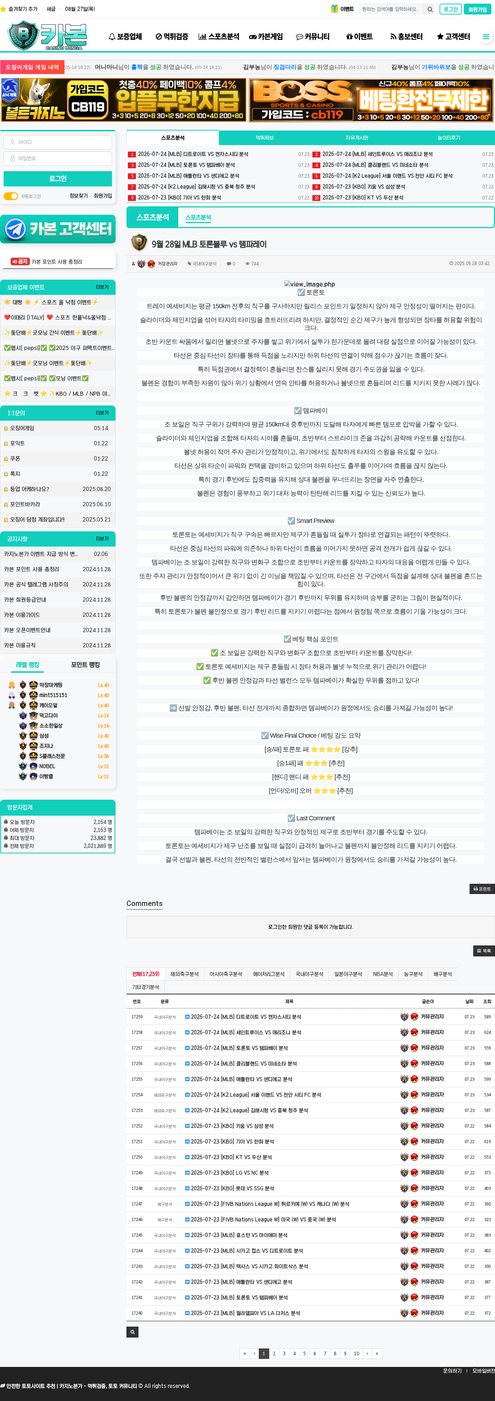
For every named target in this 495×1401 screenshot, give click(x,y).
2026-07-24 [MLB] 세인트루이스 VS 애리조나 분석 (245, 1032)
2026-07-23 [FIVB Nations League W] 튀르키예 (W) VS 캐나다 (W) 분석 (269, 1204)
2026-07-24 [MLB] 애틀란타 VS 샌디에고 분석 (220, 175)
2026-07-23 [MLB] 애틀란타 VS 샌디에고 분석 (241, 1282)
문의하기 (452, 1370)
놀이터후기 (449, 137)
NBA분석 (383, 974)
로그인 (451, 9)
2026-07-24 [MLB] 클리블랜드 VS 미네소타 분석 (243, 1063)
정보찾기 (79, 195)
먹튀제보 (265, 137)
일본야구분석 (348, 974)
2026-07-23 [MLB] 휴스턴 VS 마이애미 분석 (238, 1235)
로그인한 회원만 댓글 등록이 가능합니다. (310, 927)
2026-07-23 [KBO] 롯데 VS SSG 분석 (232, 1188)
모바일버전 (484, 1370)
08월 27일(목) (80, 9)
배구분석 (443, 974)
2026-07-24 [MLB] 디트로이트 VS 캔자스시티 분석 (220, 154)
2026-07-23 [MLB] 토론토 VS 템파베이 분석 (239, 1297)
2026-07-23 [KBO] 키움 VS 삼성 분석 (232, 1126)
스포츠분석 (172, 137)
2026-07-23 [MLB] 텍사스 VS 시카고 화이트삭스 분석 (249, 1266)
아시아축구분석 (226, 974)
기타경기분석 (145, 987)
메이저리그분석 (268, 974)
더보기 (102, 287)
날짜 (470, 1001)
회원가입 (478, 9)
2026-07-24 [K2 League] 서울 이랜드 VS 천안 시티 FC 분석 (255, 1094)
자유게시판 (357, 137)
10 (356, 1353)
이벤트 (346, 9)
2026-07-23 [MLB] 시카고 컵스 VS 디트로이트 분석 (246, 1250)
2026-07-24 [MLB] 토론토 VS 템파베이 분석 (220, 165)
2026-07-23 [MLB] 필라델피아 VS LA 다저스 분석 (245, 1313)
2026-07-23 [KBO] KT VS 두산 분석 (231, 1157)
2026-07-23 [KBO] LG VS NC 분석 (229, 1172)
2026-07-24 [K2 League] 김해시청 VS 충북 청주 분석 (220, 186)
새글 (51, 9)
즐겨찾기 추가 (22, 9)
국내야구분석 (309, 974)
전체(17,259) (145, 974)
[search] (428, 9)
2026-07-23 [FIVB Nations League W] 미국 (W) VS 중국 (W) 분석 (263, 1219)
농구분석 (413, 974)
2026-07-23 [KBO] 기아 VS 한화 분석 (220, 197)
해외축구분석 (185, 974)
